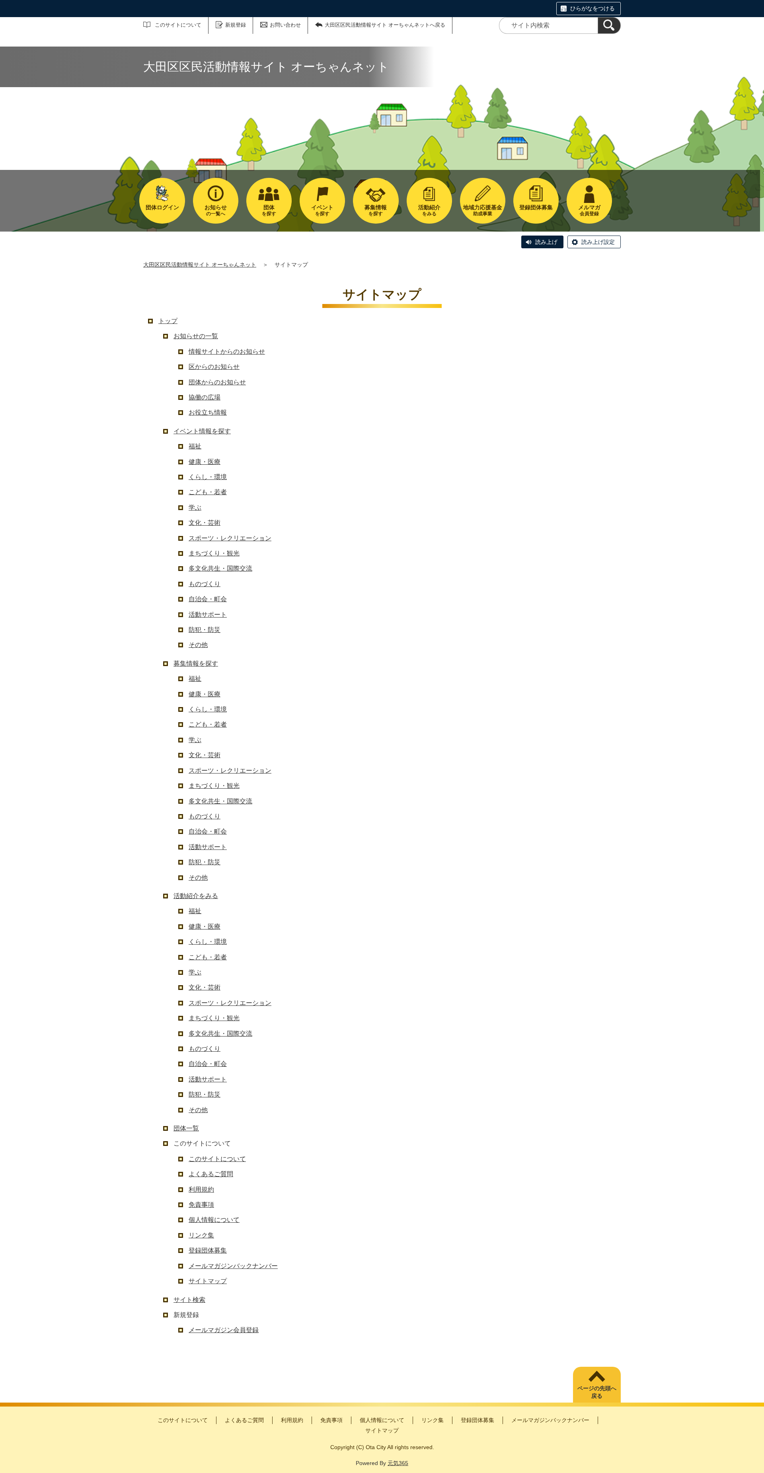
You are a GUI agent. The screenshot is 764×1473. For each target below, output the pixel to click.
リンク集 (201, 1235)
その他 (198, 644)
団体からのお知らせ (217, 382)
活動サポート (208, 614)
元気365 (398, 1463)
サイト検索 (189, 1299)
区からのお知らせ (214, 366)
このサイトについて (178, 25)
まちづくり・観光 (214, 553)
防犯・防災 (204, 629)
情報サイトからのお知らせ (227, 351)
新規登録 (235, 25)
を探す (269, 210)
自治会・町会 (208, 599)
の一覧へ (216, 210)
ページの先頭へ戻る (596, 1392)
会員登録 (589, 210)
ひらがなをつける (592, 8)
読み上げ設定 (598, 242)
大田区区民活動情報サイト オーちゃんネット (199, 264)
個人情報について (214, 1219)
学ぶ (195, 507)
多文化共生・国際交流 (220, 568)
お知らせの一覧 (195, 336)
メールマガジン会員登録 (224, 1330)
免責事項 (201, 1204)
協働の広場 (204, 397)
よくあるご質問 (211, 1174)
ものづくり (204, 584)
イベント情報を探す (202, 431)
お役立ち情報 (208, 412)
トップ (167, 321)
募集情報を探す (195, 663)
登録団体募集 (208, 1250)
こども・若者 (208, 492)
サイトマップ (208, 1281)
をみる (429, 210)
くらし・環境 (208, 476)
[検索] (609, 25)
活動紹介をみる (195, 895)
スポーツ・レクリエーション (230, 538)
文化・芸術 (204, 522)
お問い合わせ (285, 25)
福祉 (195, 446)
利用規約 (201, 1189)
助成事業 (482, 210)
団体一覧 (186, 1128)
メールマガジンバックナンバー (233, 1266)
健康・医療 (204, 461)
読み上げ (546, 242)
